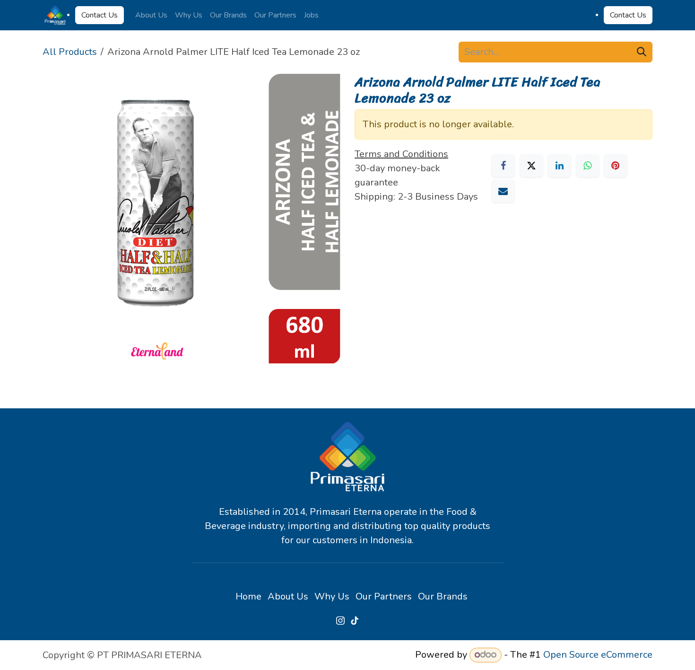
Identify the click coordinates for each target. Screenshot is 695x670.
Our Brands (443, 596)
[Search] (641, 52)
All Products (70, 51)
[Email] (503, 191)
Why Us (331, 596)
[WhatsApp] (587, 165)
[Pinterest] (615, 165)
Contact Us (99, 15)
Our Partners (384, 596)
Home (248, 596)
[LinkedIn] (559, 165)
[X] (531, 165)
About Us (288, 596)
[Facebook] (503, 165)
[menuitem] (151, 15)
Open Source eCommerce (597, 654)
